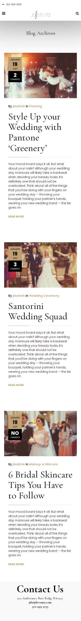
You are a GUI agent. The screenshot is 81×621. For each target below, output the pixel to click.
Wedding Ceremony (44, 296)
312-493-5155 (40, 606)
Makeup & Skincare (43, 464)
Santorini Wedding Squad (37, 311)
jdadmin (19, 106)
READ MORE (16, 216)
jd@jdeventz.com (40, 602)
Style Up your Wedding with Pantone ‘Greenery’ (34, 132)
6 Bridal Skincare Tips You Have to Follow (40, 485)
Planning (35, 106)
